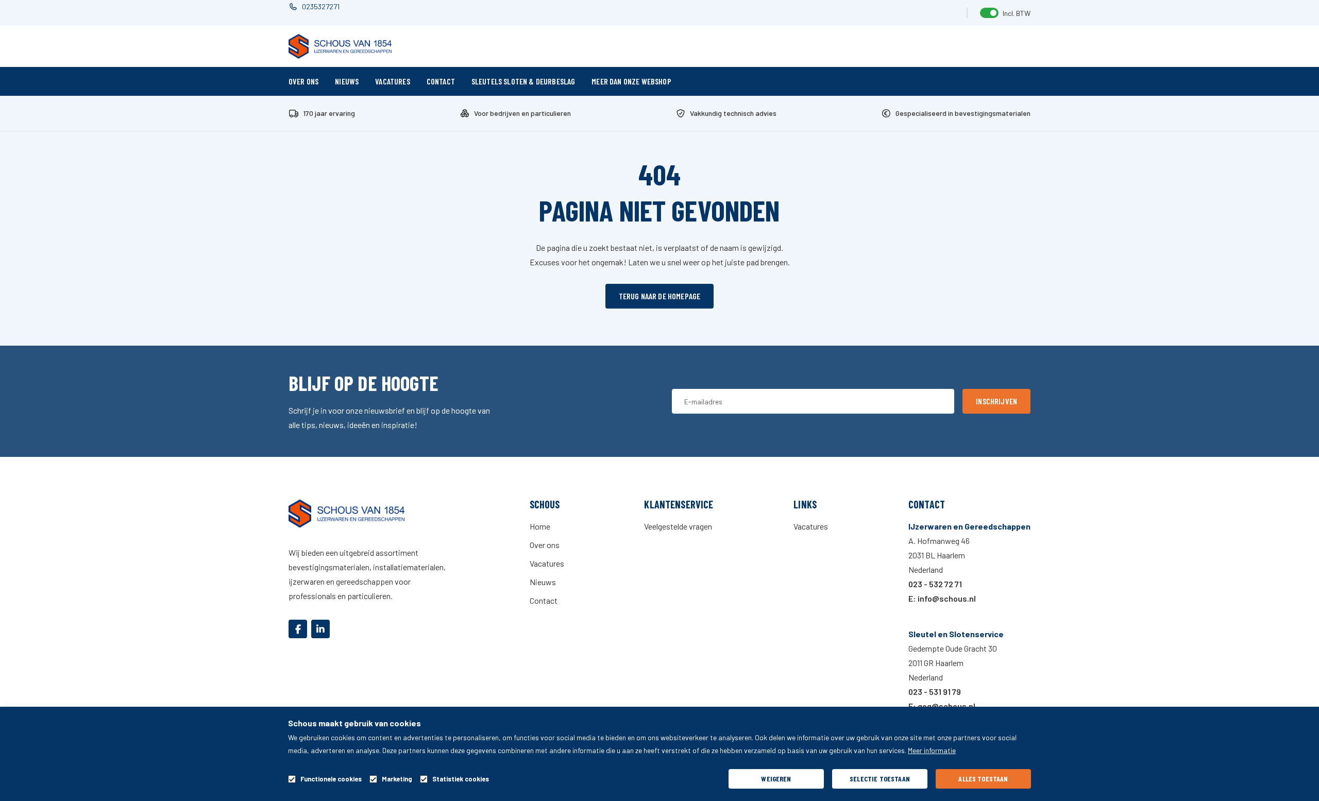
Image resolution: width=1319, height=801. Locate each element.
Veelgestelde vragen (678, 526)
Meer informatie (932, 750)
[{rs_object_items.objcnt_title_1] (298, 629)
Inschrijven (996, 401)
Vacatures (392, 81)
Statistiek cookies (460, 779)
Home (540, 526)
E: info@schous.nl (942, 598)
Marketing (397, 779)
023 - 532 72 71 (935, 584)
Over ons (303, 81)
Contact (441, 81)
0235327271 (321, 6)
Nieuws (347, 81)
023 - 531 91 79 (934, 691)
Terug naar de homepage (660, 296)
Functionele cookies (331, 779)
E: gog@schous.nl (941, 706)
